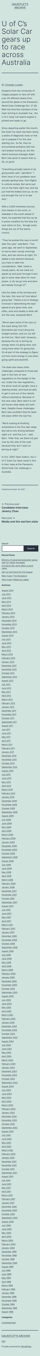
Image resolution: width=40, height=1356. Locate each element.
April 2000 (6, 1236)
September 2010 (9, 767)
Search (5, 543)
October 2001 (8, 1169)
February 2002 (8, 1154)
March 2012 (7, 699)
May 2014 (6, 602)
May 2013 (6, 647)
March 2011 (7, 744)
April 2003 (6, 1101)
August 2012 (7, 681)
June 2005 (7, 1004)
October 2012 (8, 673)
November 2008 (9, 850)
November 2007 (9, 895)
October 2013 (8, 628)
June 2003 (7, 1094)
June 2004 (7, 1049)
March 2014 (7, 609)
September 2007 (9, 902)
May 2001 (6, 1188)
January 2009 (8, 842)
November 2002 (9, 1120)
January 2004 (8, 1067)
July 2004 (6, 1045)
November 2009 (9, 804)
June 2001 (6, 1184)
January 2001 (8, 1203)
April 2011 (6, 741)
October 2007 (8, 898)
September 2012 (9, 677)
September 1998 (9, 1308)
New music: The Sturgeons (14, 576)
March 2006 (7, 970)
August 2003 (8, 1086)
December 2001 (9, 1161)
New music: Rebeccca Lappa (15, 579)
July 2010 (6, 774)
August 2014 (7, 590)
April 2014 (6, 605)
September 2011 (9, 722)
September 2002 (9, 1128)
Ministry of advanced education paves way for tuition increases (20, 561)
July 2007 (6, 910)
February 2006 (8, 973)
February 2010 (8, 793)
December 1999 (9, 1252)
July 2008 (6, 865)
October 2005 (8, 989)
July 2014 (6, 594)
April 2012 (6, 695)
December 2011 (9, 711)
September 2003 (9, 1083)
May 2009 (6, 827)
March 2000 (7, 1240)
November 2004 (9, 1030)
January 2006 (8, 977)
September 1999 (9, 1263)
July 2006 (6, 955)
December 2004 (9, 1026)
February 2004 (9, 1064)
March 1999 (7, 1285)
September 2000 (9, 1218)
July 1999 (6, 1270)
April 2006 (6, 966)
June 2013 (6, 643)
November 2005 (9, 985)
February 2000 (8, 1244)
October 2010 (8, 763)
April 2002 (6, 1146)
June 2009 (7, 823)
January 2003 (8, 1113)
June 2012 (6, 688)
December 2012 (9, 665)
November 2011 (9, 714)
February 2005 (8, 1019)
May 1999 (6, 1278)
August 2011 (7, 726)
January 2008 (8, 887)
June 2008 (7, 868)
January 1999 (8, 1293)
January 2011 (8, 752)
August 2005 (8, 996)
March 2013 (7, 654)
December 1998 (9, 1297)
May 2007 (6, 917)
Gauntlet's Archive (16, 1336)
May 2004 (6, 1052)
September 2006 (9, 947)
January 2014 (8, 617)
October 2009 (8, 808)
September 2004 (10, 1037)
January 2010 (8, 797)
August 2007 (8, 906)
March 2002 (7, 1150)
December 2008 (9, 846)
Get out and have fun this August (17, 572)
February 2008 (8, 883)
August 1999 (7, 1267)
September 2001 (9, 1173)
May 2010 (6, 782)
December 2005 (9, 981)
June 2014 (6, 598)
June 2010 (6, 778)
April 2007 (6, 921)
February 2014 (8, 613)
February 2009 (8, 838)
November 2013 (9, 624)
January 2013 (8, 662)
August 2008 (8, 861)
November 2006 (9, 940)
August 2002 (8, 1131)
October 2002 (8, 1124)
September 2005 (9, 992)
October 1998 (8, 1304)
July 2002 (6, 1135)
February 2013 (8, 658)
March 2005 (7, 1015)
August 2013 (7, 635)
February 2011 (8, 748)
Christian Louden (14, 85)
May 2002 (6, 1143)
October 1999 (8, 1259)
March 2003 (7, 1105)
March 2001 (7, 1195)
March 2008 (7, 880)
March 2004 (7, 1060)
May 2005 (6, 1007)
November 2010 (9, 759)
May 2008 (6, 872)
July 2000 (6, 1225)
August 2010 (7, 771)
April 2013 (6, 650)
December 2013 (9, 620)
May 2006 (6, 962)
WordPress (26, 1346)
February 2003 (8, 1109)
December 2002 (9, 1116)
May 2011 (6, 737)
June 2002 (7, 1139)
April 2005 (6, 1011)
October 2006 (8, 943)
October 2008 (8, 853)
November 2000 (9, 1210)
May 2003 (6, 1097)
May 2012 (6, 692)
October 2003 (8, 1079)
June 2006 (7, 958)
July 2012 (6, 684)
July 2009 (6, 820)
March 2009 (7, 834)
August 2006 (8, 951)
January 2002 (8, 1158)
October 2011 (8, 718)
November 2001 (9, 1165)
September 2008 (9, 857)
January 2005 (8, 1022)
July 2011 (6, 729)
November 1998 (9, 1300)
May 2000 (6, 1233)
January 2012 (8, 707)
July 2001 (6, 1180)
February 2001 (8, 1199)
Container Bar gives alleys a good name (17, 567)
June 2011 (6, 733)
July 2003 (6, 1090)
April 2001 (6, 1191)
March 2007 (7, 925)
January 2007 (8, 932)
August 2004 (8, 1041)
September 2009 (9, 812)
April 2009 (6, 831)
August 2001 (7, 1176)
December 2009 (9, 801)
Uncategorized (9, 1322)
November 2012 (9, 669)
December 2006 (9, 936)
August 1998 (7, 1312)
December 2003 (9, 1071)
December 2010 (9, 756)
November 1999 (9, 1255)
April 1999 (6, 1282)
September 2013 (9, 632)
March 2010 (7, 789)
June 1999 (6, 1274)
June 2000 (7, 1229)
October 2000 (8, 1214)
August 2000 (8, 1222)
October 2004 (8, 1034)
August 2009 (8, 816)
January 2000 (8, 1248)
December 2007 (9, 891)
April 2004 (6, 1056)
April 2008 (6, 876)
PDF (4, 1341)
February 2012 (8, 703)
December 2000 (9, 1206)
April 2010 (6, 786)
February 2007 (8, 928)
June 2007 (7, 913)
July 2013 (6, 639)
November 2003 (9, 1075)
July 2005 (6, 1000)
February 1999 (8, 1289)
